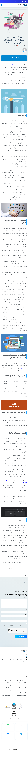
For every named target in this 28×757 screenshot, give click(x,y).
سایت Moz (23, 418)
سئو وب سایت (10, 65)
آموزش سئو (23, 45)
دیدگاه (25, 597)
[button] (1, 5)
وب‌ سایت (25, 618)
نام (26, 609)
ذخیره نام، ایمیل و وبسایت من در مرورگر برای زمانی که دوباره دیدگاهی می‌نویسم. (15, 625)
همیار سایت (23, 368)
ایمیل (26, 614)
